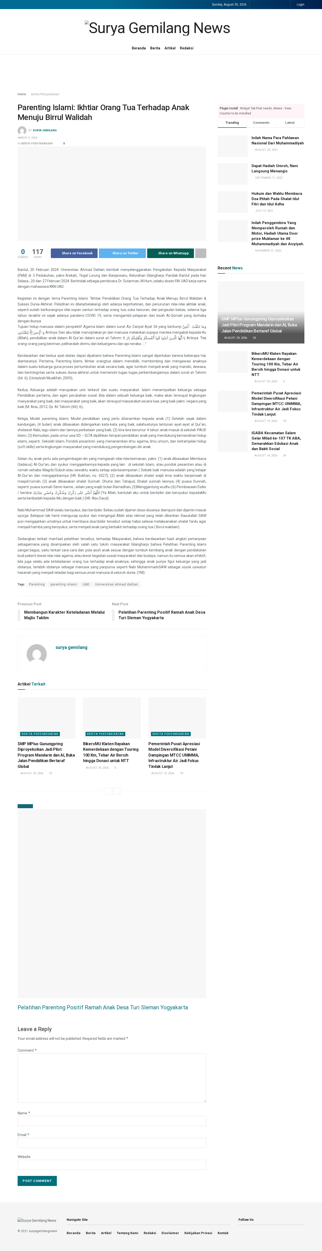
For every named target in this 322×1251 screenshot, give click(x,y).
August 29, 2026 (31, 773)
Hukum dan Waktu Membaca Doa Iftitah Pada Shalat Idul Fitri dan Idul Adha (277, 198)
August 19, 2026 (162, 773)
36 (284, 455)
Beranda (139, 48)
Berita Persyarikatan (45, 94)
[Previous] (107, 791)
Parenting (37, 584)
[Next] (116, 791)
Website (24, 1157)
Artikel (170, 48)
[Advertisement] (161, 73)
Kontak (223, 1233)
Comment (27, 1050)
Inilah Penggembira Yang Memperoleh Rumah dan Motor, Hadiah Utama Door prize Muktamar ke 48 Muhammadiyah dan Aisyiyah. (278, 233)
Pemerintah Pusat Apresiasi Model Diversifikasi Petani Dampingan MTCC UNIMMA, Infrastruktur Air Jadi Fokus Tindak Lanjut (174, 755)
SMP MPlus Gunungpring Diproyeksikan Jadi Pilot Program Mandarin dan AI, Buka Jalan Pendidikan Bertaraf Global (46, 755)
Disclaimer (170, 1233)
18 (181, 773)
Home (22, 94)
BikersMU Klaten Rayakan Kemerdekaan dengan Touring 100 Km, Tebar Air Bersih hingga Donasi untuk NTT (276, 364)
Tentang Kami (127, 1233)
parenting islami (64, 584)
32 (50, 773)
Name (24, 1113)
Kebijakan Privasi (198, 1233)
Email (24, 1135)
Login (300, 4)
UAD (86, 584)
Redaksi (186, 48)
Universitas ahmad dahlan (116, 584)
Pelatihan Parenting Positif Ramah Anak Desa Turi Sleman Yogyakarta (103, 1007)
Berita (155, 48)
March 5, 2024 (27, 137)
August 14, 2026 (265, 455)
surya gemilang (45, 130)
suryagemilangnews (43, 1231)
